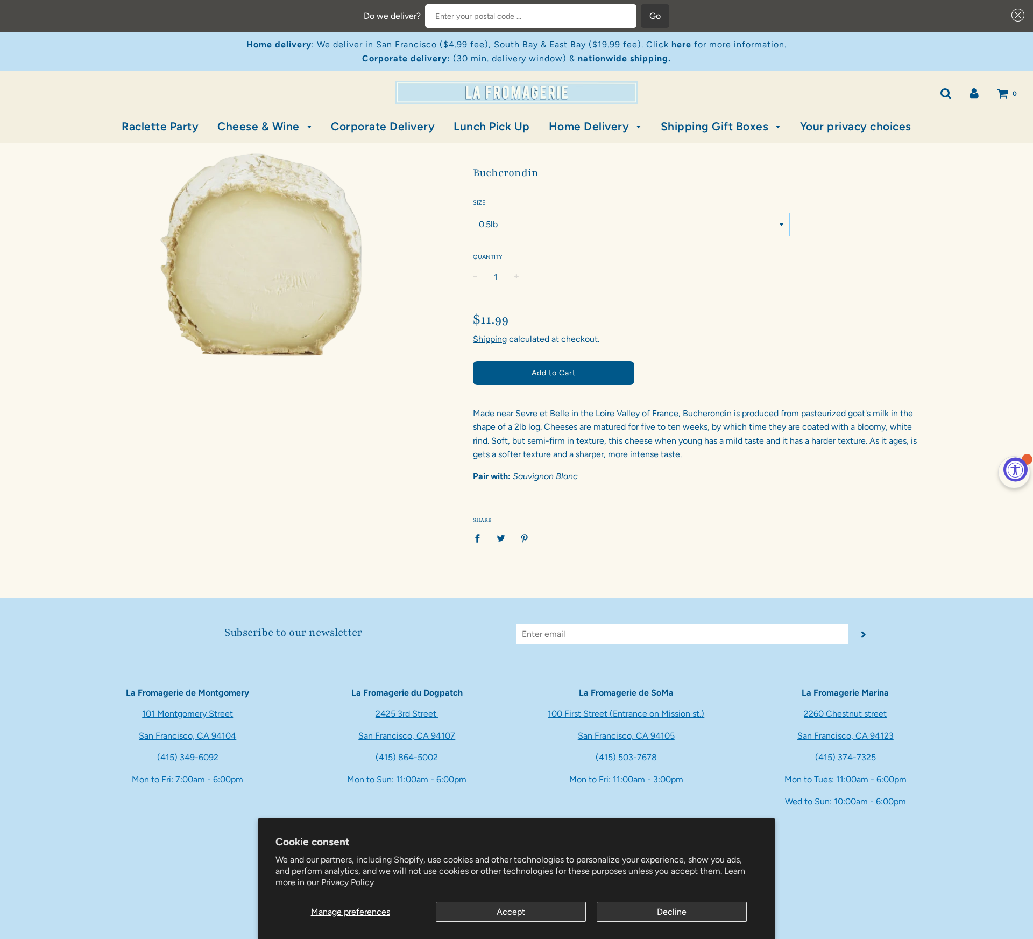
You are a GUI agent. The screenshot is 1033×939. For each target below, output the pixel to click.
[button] (1015, 15)
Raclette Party (160, 126)
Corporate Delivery (383, 126)
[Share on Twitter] (501, 538)
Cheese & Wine (259, 126)
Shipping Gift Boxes (716, 126)
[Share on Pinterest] (524, 538)
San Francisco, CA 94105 (626, 736)
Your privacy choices (855, 126)
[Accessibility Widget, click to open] (1015, 470)
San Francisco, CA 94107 (406, 736)
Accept (511, 912)
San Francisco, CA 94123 (845, 736)
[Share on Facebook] (480, 538)
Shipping (490, 339)
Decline (672, 912)
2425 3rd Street (407, 714)
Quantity (488, 257)
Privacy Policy (347, 882)
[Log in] (974, 93)
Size (479, 202)
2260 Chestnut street (845, 714)
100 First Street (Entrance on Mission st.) (626, 714)
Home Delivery (590, 126)
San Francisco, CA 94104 (187, 736)
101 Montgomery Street (187, 714)
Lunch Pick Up (492, 126)
